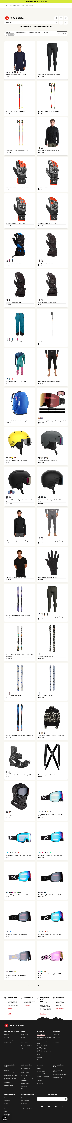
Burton (6, 1103)
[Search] (56, 23)
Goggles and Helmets (26, 1108)
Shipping (6, 1034)
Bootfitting (23, 1080)
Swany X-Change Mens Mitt (13, 302)
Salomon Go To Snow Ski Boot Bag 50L (17, 421)
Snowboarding (25, 1100)
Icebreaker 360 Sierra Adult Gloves (47, 577)
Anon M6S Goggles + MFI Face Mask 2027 (17, 975)
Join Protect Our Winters (57, 1071)
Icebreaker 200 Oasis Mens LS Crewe (16, 74)
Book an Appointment (27, 1045)
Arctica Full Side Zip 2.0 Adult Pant (15, 342)
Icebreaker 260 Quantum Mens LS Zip (48, 150)
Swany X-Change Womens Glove (47, 302)
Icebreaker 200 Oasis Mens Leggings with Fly (50, 617)
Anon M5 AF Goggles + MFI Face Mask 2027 (50, 855)
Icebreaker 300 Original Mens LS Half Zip (17, 541)
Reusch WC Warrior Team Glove (46, 187)
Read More (43, 1013)
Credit (22, 1040)
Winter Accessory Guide (10, 1075)
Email (9, 1013)
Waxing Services (25, 1072)
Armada (6, 1106)
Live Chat (10, 1011)
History (38, 1068)
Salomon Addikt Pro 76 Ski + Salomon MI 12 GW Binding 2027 (19, 655)
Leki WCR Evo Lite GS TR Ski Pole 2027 (49, 111)
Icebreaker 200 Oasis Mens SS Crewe (16, 577)
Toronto (55, 1040)
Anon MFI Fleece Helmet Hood (14, 816)
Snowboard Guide (9, 1073)
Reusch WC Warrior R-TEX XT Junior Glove (17, 187)
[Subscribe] (66, 1099)
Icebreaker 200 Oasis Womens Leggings (49, 74)
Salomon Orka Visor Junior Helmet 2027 (17, 460)
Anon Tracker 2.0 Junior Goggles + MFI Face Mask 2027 (52, 974)
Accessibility (40, 1083)
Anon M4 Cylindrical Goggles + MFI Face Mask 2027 (50, 815)
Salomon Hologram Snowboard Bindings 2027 (19, 774)
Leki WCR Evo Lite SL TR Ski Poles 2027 (17, 150)
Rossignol (7, 1100)
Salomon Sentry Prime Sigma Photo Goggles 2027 (52, 421)
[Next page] (48, 986)
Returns (6, 1037)
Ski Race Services (25, 1075)
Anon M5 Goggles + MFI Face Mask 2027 (17, 895)
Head (5, 1111)
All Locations (56, 1042)
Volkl (5, 1098)
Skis (22, 1098)
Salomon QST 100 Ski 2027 (45, 696)
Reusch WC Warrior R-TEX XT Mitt (47, 223)
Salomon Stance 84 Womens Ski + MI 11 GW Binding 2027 (18, 616)
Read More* (27, 1005)
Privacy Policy (24, 1034)
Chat (38, 1060)
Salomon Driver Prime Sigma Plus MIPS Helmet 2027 (19, 500)
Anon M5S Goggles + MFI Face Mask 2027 (49, 934)
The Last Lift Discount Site (43, 1077)
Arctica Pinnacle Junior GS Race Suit (16, 381)
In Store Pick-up (8, 1040)
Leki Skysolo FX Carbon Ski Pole (47, 342)
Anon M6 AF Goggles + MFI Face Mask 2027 (18, 934)
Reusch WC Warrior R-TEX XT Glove (15, 223)
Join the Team (41, 1071)
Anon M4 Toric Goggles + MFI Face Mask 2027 (19, 855)
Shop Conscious (57, 1077)
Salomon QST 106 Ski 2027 (13, 696)
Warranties (23, 1037)
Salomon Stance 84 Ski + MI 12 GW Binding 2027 (19, 735)
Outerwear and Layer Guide (10, 1079)
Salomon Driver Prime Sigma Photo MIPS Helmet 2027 (51, 500)
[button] (61, 18)
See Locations (60, 1008)
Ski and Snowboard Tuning (26, 1069)
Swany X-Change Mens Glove (46, 263)
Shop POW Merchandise (59, 1074)
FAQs (22, 1048)
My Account (7, 1042)
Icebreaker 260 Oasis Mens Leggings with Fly (50, 541)
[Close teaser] (8, 1115)
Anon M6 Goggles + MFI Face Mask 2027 (49, 895)
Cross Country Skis (26, 1106)
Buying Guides (24, 1042)
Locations (39, 1057)
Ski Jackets (24, 1103)
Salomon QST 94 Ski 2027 (45, 656)
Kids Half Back (25, 1083)
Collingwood (56, 1037)
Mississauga (56, 1034)
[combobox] (31, 22)
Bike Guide (7, 1082)
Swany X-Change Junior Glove (14, 263)
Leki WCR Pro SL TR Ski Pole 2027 (15, 111)
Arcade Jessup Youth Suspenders (47, 774)
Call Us (10, 1008)
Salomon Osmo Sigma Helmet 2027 (48, 460)
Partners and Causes (42, 1073)
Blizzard (6, 1108)
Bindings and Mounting (27, 1078)
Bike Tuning (24, 1086)
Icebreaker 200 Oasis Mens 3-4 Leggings (49, 381)
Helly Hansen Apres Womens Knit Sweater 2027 (51, 735)
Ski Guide (6, 1070)
